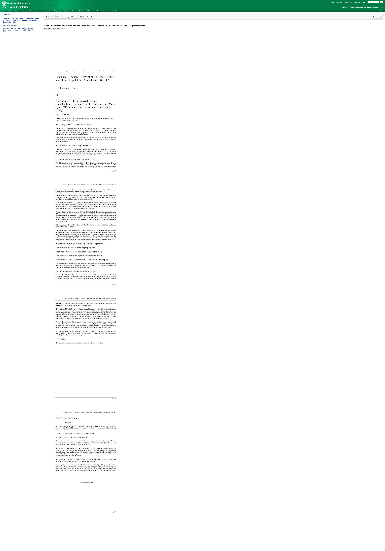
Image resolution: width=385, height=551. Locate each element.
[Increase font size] (380, 17)
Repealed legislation (55, 11)
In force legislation (13, 11)
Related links (348, 2)
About (332, 2)
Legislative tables (69, 11)
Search (114, 11)
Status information (10, 26)
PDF (83, 17)
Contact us (357, 2)
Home (3, 11)
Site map (339, 2)
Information (90, 11)
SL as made (37, 11)
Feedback (380, 11)
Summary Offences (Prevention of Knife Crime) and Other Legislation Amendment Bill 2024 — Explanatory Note (21, 20)
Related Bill (50, 17)
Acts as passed (26, 11)
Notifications (80, 11)
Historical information (103, 11)
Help (364, 2)
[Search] (381, 2)
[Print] (373, 17)
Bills (45, 11)
